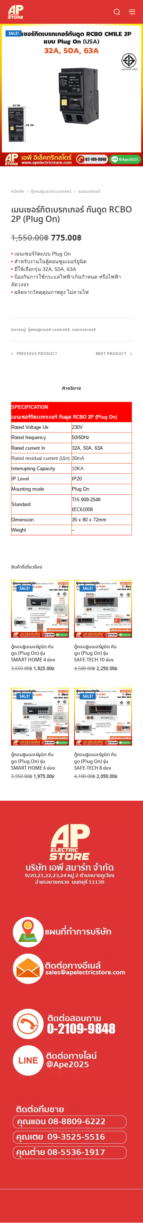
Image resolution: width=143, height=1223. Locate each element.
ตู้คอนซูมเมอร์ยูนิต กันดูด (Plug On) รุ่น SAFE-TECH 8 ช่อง (95, 761)
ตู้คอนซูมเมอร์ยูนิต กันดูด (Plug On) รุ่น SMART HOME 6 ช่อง (33, 761)
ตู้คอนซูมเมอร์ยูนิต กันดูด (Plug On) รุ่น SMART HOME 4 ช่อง (33, 654)
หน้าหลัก (17, 192)
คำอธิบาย (71, 388)
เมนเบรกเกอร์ (89, 192)
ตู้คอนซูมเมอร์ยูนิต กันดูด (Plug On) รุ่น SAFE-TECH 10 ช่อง (95, 654)
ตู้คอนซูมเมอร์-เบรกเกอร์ (51, 192)
